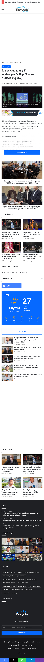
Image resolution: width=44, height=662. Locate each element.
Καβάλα (21, 579)
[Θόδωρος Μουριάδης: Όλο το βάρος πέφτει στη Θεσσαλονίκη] (7, 350)
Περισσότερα (21, 152)
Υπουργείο (28, 589)
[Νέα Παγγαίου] (22, 9)
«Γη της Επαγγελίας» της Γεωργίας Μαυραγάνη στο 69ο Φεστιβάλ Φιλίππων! (32, 256)
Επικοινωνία (32, 648)
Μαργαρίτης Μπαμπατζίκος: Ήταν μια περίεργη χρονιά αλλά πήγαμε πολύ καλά (10, 492)
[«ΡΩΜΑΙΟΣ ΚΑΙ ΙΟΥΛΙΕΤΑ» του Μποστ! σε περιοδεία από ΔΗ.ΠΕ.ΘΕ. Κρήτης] (11, 247)
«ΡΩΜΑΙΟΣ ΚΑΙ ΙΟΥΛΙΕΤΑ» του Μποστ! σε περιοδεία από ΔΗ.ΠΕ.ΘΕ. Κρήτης (11, 256)
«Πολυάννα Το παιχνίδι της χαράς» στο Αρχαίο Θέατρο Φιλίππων (31, 234)
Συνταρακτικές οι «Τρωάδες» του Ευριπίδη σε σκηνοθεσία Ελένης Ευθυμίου (10, 234)
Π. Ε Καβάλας (22, 586)
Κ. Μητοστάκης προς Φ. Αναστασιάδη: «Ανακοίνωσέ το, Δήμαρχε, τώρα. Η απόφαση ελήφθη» (26, 340)
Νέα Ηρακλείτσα (23, 582)
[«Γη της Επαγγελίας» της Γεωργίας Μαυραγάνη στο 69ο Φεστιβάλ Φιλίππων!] (32, 247)
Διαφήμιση (17, 648)
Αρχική (5, 62)
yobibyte (31, 645)
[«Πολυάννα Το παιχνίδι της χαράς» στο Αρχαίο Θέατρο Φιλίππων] (32, 224)
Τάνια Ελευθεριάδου (17, 589)
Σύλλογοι (5, 589)
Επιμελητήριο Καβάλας (9, 579)
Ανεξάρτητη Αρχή (8, 576)
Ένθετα (11, 62)
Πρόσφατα (22, 331)
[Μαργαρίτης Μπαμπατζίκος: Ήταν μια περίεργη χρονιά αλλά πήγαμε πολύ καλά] (7, 368)
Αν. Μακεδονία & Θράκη (31, 572)
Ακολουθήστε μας (7, 599)
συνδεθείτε (23, 272)
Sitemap (24, 648)
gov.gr (13, 572)
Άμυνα (20, 572)
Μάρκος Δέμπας (31, 579)
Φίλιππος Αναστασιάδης (10, 593)
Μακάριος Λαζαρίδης (9, 582)
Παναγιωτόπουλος (34, 586)
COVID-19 (5, 572)
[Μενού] (3, 9)
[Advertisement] (22, 37)
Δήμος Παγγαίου (20, 576)
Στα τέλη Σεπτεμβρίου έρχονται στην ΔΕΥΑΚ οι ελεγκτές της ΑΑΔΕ (30, 492)
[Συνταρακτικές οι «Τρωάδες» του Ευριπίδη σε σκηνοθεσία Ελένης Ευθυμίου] (11, 224)
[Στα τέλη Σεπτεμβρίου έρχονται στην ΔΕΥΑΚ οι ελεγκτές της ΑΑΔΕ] (7, 377)
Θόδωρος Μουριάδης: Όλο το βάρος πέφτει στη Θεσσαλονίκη (11, 469)
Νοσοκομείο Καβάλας (9, 586)
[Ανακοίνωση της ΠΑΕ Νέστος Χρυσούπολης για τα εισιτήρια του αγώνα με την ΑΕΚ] (8, 557)
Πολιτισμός (17, 62)
